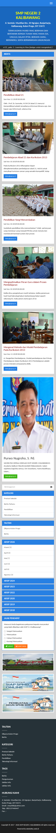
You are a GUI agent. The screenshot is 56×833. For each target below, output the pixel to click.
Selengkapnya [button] (10, 114)
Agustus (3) (8, 575)
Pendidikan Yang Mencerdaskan (19, 220)
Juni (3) (7, 564)
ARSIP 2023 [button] (9, 587)
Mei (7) (7, 558)
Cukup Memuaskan (14, 638)
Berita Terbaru (9, 504)
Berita (6, 534)
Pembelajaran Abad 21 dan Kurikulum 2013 (25, 157)
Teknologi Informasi (11, 515)
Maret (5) (8, 547)
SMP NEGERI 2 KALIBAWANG (30, 825)
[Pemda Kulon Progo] (28, 662)
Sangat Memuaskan (14, 631)
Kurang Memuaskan (14, 642)
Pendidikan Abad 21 (14, 95)
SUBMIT (10, 646)
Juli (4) (6, 569)
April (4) (7, 553)
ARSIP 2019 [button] (9, 604)
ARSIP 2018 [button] (9, 610)
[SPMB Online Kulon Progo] (28, 683)
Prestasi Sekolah (10, 499)
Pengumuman (7, 779)
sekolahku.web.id (32, 829)
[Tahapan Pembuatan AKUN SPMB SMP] (28, 703)
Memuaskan (11, 635)
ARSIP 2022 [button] (9, 593)
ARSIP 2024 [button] (9, 581)
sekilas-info (6, 786)
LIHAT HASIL (22, 646)
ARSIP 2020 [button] (9, 599)
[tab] (28, 542)
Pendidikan (8, 510)
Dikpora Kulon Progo (12, 529)
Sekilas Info (6, 783)
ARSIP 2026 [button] (9, 542)
